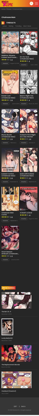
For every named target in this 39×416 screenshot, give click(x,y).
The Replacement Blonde (11, 365)
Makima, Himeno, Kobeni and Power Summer (9, 57)
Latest (4, 26)
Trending (18, 26)
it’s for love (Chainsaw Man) (27, 58)
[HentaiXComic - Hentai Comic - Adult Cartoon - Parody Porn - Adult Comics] (7, 3)
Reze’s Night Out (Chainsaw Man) (27, 97)
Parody (9, 9)
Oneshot (5, 63)
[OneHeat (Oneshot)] (17, 380)
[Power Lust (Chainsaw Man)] (10, 82)
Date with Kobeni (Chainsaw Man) (27, 175)
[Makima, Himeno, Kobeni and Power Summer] (10, 42)
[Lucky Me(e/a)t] (7, 327)
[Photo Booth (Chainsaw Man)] (10, 121)
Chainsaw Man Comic (8, 214)
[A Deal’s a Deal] (28, 199)
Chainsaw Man (17, 9)
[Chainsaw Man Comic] (10, 199)
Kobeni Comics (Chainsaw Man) (8, 175)
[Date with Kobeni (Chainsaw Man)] (28, 160)
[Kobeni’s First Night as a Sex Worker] (28, 121)
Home (3, 9)
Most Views (27, 26)
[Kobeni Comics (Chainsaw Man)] (10, 160)
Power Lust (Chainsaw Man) (8, 97)
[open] (36, 3)
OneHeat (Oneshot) (9, 391)
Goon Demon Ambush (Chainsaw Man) (10, 254)
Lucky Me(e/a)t (7, 338)
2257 (15, 406)
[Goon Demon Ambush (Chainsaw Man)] (10, 238)
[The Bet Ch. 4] (17, 300)
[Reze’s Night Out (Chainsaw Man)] (28, 82)
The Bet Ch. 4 (6, 312)
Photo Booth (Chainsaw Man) (8, 136)
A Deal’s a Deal (26, 213)
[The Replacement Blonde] (17, 353)
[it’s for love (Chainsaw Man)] (28, 43)
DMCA (23, 406)
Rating (11, 26)
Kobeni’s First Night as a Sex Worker (28, 136)
